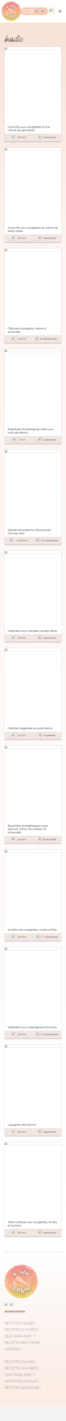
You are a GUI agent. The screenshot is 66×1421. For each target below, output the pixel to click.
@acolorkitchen (15, 1311)
